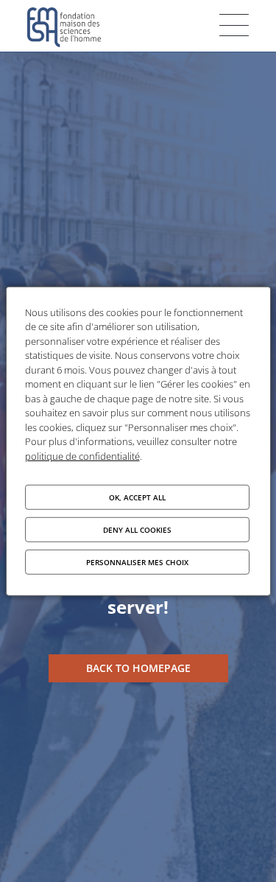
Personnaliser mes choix (137, 562)
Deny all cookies (137, 530)
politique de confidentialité (82, 455)
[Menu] (234, 25)
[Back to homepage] (138, 668)
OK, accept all (137, 497)
